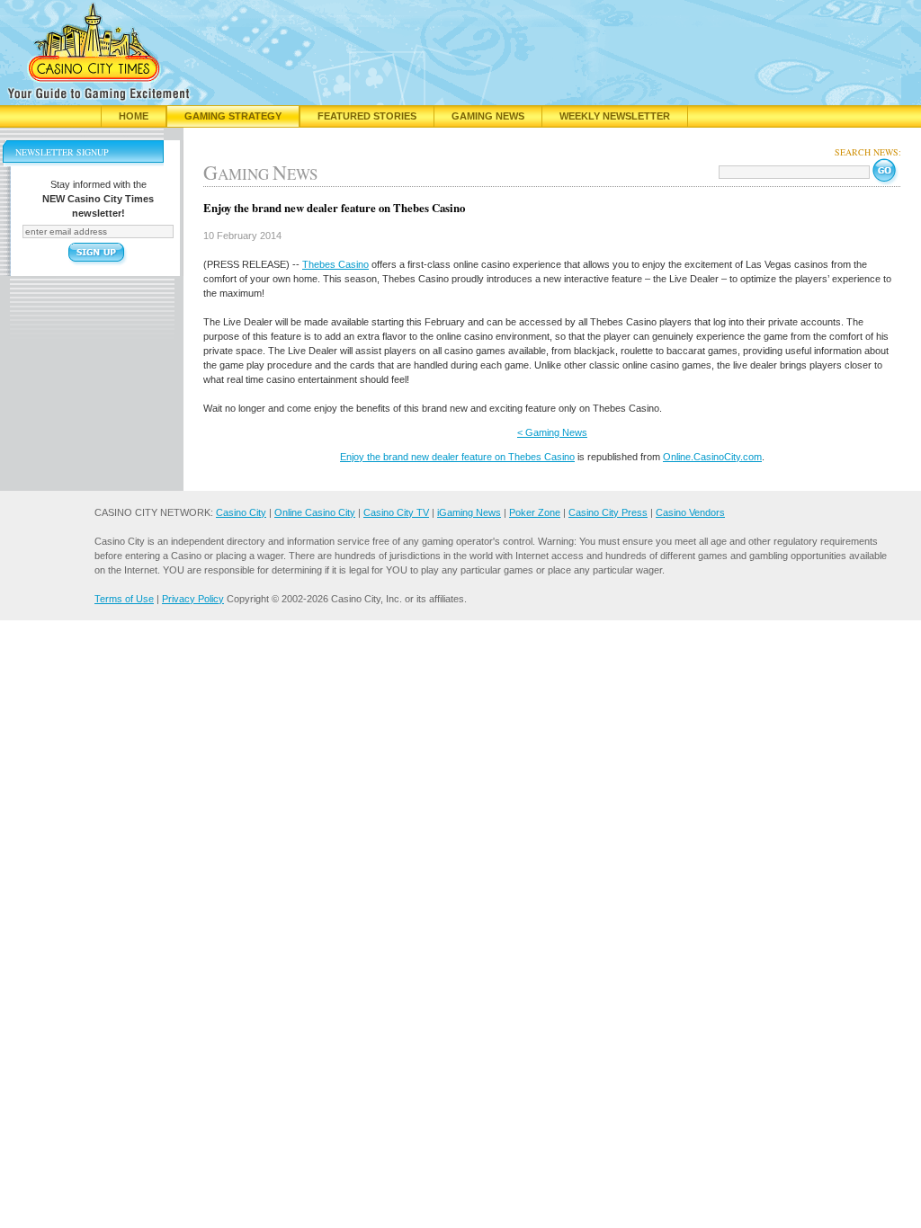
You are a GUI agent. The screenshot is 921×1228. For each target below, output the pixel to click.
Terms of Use (124, 598)
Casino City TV (396, 512)
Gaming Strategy (233, 116)
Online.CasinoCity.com (712, 456)
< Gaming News (552, 432)
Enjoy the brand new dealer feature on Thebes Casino (457, 456)
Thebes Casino (335, 264)
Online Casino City (314, 512)
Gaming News (488, 116)
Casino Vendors (690, 512)
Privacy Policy (193, 598)
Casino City (241, 512)
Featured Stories (366, 116)
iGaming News (469, 512)
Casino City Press (608, 512)
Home (133, 116)
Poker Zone (534, 512)
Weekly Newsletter (614, 116)
